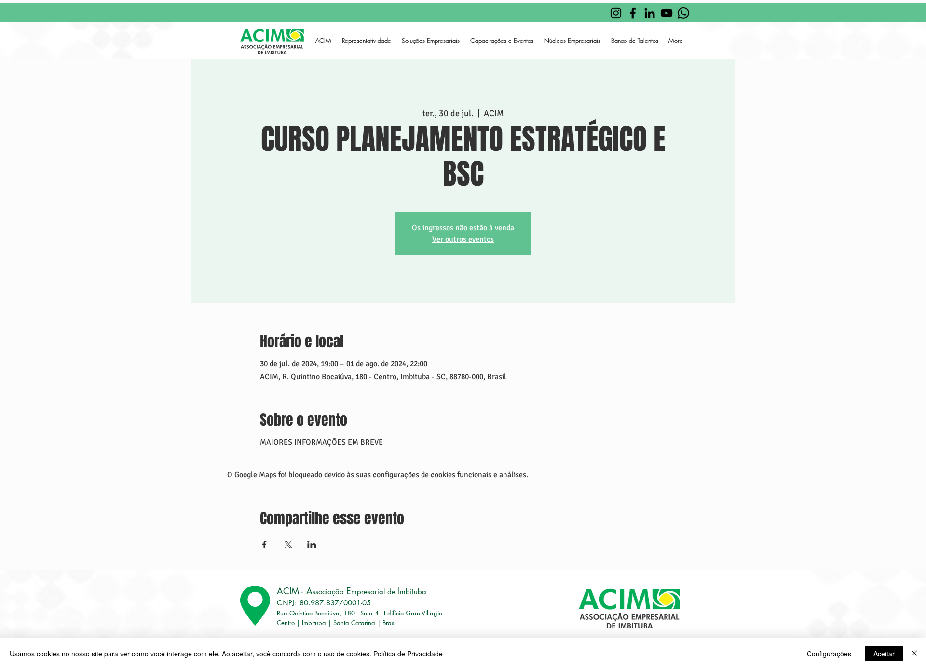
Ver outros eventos (463, 239)
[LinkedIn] (649, 13)
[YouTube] (666, 13)
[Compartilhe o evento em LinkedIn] (311, 544)
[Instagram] (616, 13)
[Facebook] (633, 13)
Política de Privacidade (408, 653)
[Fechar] (914, 653)
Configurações (829, 653)
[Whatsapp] (683, 13)
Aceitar (884, 653)
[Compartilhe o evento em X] (288, 544)
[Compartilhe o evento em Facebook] (264, 544)
